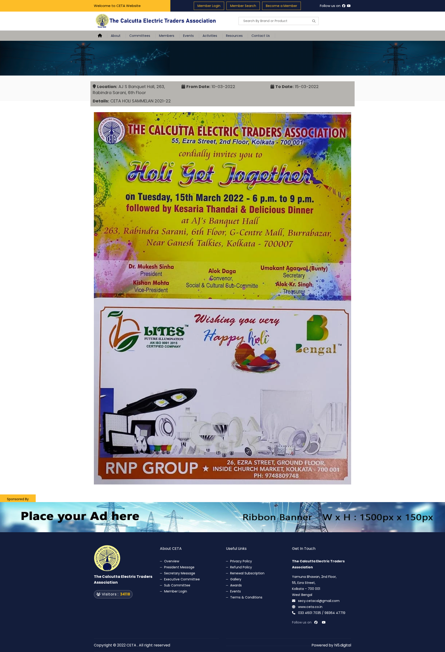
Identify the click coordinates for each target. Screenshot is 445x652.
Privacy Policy (241, 561)
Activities (210, 35)
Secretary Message (179, 573)
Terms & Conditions (246, 597)
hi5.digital (342, 645)
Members (166, 35)
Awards (236, 585)
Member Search (243, 5)
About (116, 35)
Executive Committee (182, 579)
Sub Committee (177, 585)
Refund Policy (241, 567)
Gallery (235, 579)
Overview (171, 561)
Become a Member (281, 5)
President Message (179, 567)
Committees (139, 35)
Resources (234, 35)
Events (188, 35)
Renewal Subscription (247, 573)
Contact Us (260, 35)
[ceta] (156, 21)
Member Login (208, 5)
